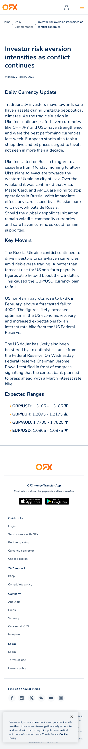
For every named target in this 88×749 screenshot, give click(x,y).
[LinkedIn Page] (21, 698)
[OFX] (9, 7)
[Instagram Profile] (61, 698)
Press (12, 610)
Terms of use (17, 660)
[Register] (66, 7)
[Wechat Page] (41, 698)
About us (14, 602)
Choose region (18, 559)
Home (6, 22)
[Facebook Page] (12, 698)
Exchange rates (18, 542)
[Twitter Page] (31, 698)
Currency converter (21, 551)
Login (12, 526)
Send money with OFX (23, 534)
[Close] (71, 716)
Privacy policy (17, 668)
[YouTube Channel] (51, 698)
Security (13, 618)
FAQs (12, 576)
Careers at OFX (18, 626)
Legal (12, 652)
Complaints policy (20, 584)
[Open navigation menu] (82, 7)
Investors (14, 634)
